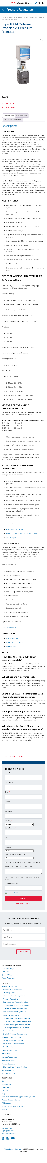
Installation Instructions (14, 642)
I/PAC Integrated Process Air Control (16, 1028)
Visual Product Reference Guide (13, 1106)
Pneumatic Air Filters (10, 1050)
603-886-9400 (7, 1129)
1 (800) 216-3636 (8, 1131)
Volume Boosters (8, 1064)
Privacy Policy (9, 1149)
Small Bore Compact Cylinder (13, 1044)
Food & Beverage (8, 969)
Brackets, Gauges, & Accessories (15, 1008)
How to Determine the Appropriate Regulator (22, 534)
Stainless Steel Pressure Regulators (16, 1002)
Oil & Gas (5, 972)
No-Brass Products (9, 1070)
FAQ (3, 1094)
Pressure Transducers (10, 1015)
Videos (4, 1109)
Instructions (8, 107)
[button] (39, 3)
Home (4, 17)
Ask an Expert (11, 538)
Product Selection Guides (15, 529)
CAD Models (6, 1084)
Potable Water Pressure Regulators (16, 1005)
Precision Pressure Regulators (14, 996)
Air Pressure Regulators (18, 10)
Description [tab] (9, 115)
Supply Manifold (9, 1031)
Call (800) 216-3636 (23, 903)
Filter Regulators (9, 993)
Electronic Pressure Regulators (14, 1012)
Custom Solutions (13, 756)
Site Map (18, 1149)
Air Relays (6, 1054)
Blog (3, 1081)
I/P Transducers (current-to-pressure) (16, 1018)
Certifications (11, 647)
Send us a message (9, 1133)
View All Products (9, 1074)
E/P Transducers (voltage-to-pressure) (17, 1021)
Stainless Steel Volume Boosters (15, 1067)
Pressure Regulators (10, 986)
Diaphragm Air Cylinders (11, 1037)
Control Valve (7, 975)
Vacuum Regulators (9, 1057)
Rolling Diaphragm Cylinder (13, 1041)
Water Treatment (8, 978)
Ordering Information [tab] (12, 119)
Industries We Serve (9, 627)
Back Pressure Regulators (12, 989)
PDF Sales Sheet (9, 103)
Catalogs (5, 1090)
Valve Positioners (8, 1060)
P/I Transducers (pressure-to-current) (16, 1025)
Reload (15, 893)
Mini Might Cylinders (10, 1047)
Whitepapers (6, 1103)
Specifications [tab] (21, 115)
